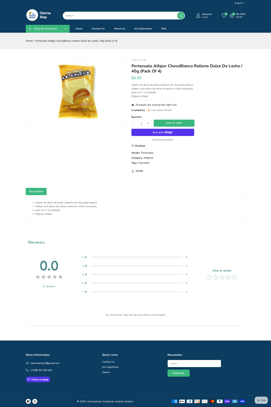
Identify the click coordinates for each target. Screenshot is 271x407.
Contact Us (108, 361)
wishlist (140, 145)
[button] (136, 257)
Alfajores (148, 157)
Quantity (136, 117)
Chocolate (144, 162)
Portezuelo (147, 152)
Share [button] (139, 171)
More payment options (162, 139)
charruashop (94, 401)
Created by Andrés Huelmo (118, 401)
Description (36, 191)
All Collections (110, 367)
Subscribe (178, 373)
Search (180, 15)
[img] (49, 277)
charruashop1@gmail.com (44, 363)
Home (29, 40)
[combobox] (124, 15)
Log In (205, 17)
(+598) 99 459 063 (41, 370)
